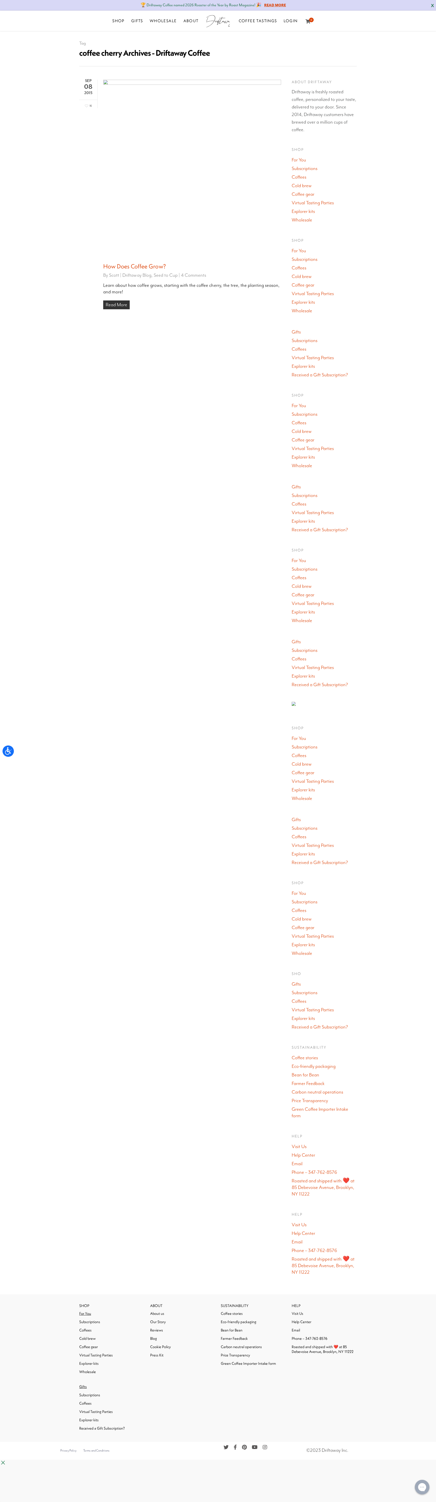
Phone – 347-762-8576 (314, 1172)
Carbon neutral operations (317, 1092)
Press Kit (157, 1355)
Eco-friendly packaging (314, 1066)
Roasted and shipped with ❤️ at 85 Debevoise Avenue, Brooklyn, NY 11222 (323, 1187)
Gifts (296, 332)
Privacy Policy (68, 1451)
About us (157, 1313)
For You (299, 160)
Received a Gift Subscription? (320, 375)
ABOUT (191, 20)
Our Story (158, 1321)
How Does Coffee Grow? (134, 266)
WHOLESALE (163, 20)
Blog (153, 1338)
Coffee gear (303, 194)
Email (297, 1164)
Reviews (156, 1330)
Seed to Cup (166, 275)
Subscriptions (304, 169)
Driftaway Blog (136, 275)
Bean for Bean (305, 1075)
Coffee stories (305, 1058)
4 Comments (193, 275)
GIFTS (137, 20)
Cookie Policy (160, 1346)
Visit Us (299, 1147)
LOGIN (291, 20)
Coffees (299, 177)
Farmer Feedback (308, 1084)
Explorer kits (303, 211)
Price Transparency (310, 1101)
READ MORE (275, 5)
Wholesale (302, 220)
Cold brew (302, 186)
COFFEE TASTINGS (258, 20)
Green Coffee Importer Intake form (320, 1112)
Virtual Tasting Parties (313, 203)
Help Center (303, 1155)
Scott (114, 275)
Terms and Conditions (96, 1451)
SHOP (118, 20)
